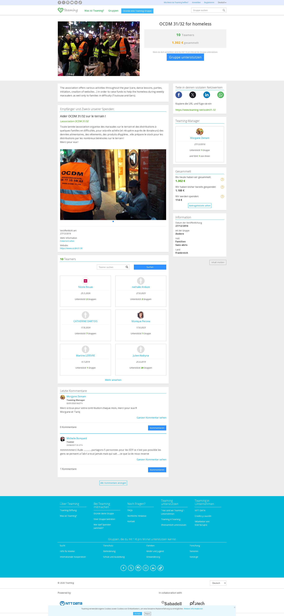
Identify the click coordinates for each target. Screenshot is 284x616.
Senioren (194, 551)
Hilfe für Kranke (67, 551)
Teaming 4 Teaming (170, 519)
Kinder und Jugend (155, 551)
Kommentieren (157, 427)
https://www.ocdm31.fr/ (71, 248)
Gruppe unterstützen (185, 57)
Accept (137, 613)
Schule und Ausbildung (114, 556)
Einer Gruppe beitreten (104, 519)
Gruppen (113, 10)
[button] (113, 221)
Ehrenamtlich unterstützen (173, 524)
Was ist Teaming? (94, 10)
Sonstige (194, 556)
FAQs (130, 510)
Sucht (62, 545)
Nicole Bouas (85, 287)
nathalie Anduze (141, 287)
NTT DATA (200, 510)
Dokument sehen (67, 241)
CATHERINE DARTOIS (85, 321)
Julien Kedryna (141, 355)
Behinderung (109, 551)
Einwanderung (153, 556)
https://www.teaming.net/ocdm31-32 (195, 109)
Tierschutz (108, 545)
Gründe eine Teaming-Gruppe (137, 10)
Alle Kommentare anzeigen (113, 482)
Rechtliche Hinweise (136, 515)
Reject (147, 613)
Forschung (195, 545)
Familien (150, 545)
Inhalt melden (217, 262)
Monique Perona (140, 321)
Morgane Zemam (76, 396)
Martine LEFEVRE (85, 355)
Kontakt (131, 521)
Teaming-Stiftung (68, 510)
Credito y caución (203, 516)
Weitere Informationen (193, 608)
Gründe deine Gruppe (104, 513)
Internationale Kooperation (73, 556)
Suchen (150, 267)
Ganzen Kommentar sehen (151, 417)
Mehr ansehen (113, 380)
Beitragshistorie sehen (199, 205)
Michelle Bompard (77, 438)
